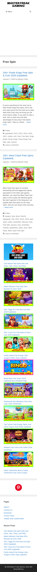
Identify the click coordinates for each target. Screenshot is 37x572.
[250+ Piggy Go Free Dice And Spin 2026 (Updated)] (18, 299)
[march (23, 216)
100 (12, 219)
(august (8, 216)
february (25, 222)
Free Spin (25, 136)
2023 (20, 133)
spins (21, 228)
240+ (5, 136)
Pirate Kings (12, 139)
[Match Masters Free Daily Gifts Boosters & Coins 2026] (18, 276)
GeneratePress (18, 569)
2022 (15, 133)
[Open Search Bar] (30, 11)
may (19, 225)
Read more (9, 207)
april (31, 219)
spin (8, 142)
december (17, 222)
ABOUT (6, 507)
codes (10, 136)
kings (32, 136)
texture (14, 142)
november (25, 225)
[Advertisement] (18, 35)
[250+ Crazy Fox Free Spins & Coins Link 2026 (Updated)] (18, 322)
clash (5, 222)
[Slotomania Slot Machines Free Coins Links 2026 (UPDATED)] (18, 391)
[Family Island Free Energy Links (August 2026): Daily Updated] (18, 345)
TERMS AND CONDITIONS (14, 519)
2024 (25, 133)
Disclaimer (8, 513)
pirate (5, 139)
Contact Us (8, 510)
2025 (30, 133)
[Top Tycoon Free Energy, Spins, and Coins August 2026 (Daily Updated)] (18, 414)
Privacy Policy (9, 516)
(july (13, 216)
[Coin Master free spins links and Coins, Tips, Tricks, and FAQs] (18, 252)
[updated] (9, 133)
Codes (7, 130)
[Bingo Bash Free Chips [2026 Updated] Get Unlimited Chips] (18, 368)
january (14, 225)
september (14, 228)
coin (15, 136)
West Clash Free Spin (16, 231)
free (19, 136)
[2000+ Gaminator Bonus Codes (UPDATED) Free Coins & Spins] (18, 460)
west (25, 228)
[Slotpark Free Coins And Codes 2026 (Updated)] (18, 437)
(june (18, 216)
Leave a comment (12, 145)
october (6, 228)
